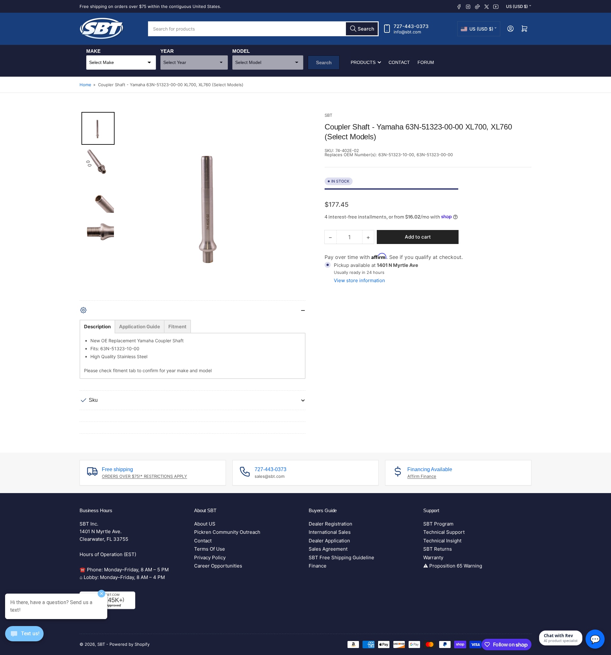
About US (204, 524)
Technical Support (444, 532)
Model (241, 51)
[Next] (296, 206)
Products (363, 62)
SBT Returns (437, 549)
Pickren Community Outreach (227, 532)
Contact (399, 62)
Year (167, 51)
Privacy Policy (210, 557)
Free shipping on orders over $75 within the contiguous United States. (150, 6)
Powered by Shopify (129, 644)
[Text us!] (24, 638)
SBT (328, 115)
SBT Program (438, 524)
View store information (359, 280)
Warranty (433, 557)
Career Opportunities (218, 566)
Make (93, 51)
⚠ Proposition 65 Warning (452, 566)
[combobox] (263, 28)
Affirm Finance (421, 476)
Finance (318, 566)
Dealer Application (329, 541)
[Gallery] (193, 206)
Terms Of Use (209, 549)
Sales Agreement (328, 549)
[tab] (97, 326)
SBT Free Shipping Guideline (341, 557)
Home (85, 84)
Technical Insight (442, 541)
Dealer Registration (330, 524)
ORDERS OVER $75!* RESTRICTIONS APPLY (144, 476)
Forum (426, 62)
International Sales (330, 532)
